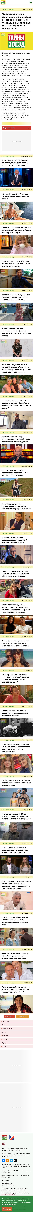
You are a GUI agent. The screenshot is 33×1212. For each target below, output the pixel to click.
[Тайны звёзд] (2, 9)
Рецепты (5, 1025)
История (5, 1036)
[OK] (7, 1160)
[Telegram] (11, 1160)
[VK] (3, 1160)
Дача (4, 1046)
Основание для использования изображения (14, 1209)
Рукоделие (5, 1043)
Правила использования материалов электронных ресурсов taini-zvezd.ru (15, 1206)
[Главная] (4, 1137)
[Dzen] (15, 1160)
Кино (4, 1032)
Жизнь (4, 1039)
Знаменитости (7, 1028)
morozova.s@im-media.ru (8, 1194)
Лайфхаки (5, 1021)
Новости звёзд (9, 156)
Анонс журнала (9, 9)
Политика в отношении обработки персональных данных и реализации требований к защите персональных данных (15, 1199)
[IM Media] (11, 1137)
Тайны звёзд (3, 2)
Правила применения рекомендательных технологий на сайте (16, 1203)
